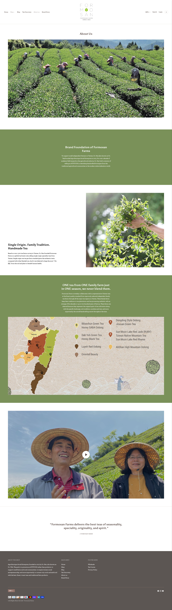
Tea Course (91, 567)
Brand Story (46, 12)
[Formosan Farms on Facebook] (158, 591)
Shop (12, 12)
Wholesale (91, 564)
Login (160, 12)
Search (154, 12)
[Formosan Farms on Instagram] (160, 591)
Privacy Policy (92, 570)
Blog (18, 12)
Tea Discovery (26, 12)
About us (37, 12)
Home (6, 12)
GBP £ (147, 12)
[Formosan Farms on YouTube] (163, 591)
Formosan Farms (29, 600)
